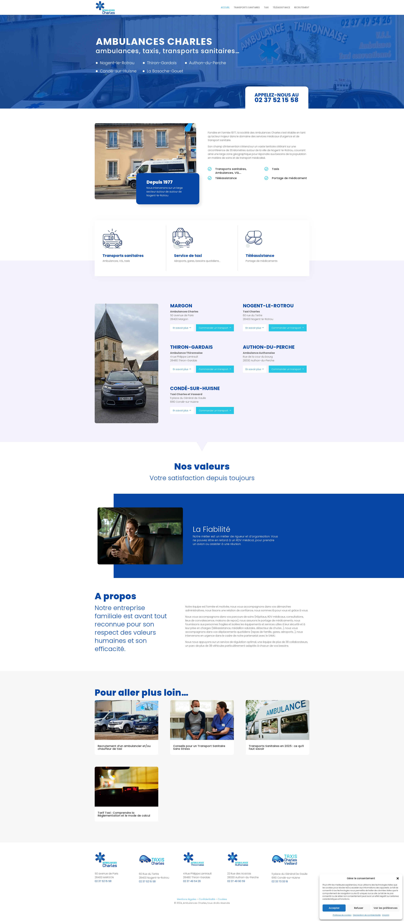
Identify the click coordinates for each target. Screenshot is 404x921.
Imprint (385, 915)
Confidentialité (207, 899)
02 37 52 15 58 (103, 881)
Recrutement (301, 7)
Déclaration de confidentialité (367, 915)
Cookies (222, 899)
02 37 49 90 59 (236, 881)
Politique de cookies (342, 915)
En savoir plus (180, 327)
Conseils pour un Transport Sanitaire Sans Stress (199, 747)
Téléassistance (281, 7)
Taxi (266, 7)
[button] (397, 878)
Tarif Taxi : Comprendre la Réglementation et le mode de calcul (124, 814)
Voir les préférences (386, 908)
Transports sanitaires (247, 7)
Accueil (225, 7)
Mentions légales (186, 899)
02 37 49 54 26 (192, 881)
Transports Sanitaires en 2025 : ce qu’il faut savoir (276, 747)
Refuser (358, 908)
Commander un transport (213, 327)
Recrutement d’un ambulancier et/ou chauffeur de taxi (124, 747)
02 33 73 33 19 (280, 881)
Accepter (334, 908)
